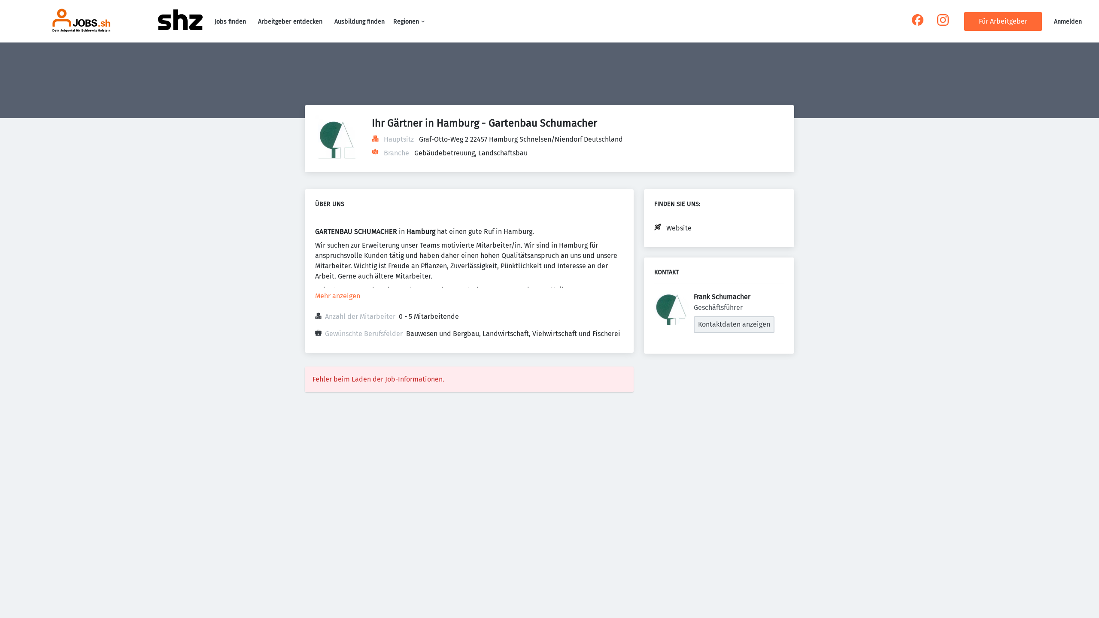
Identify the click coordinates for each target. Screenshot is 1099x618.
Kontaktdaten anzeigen (734, 324)
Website (679, 228)
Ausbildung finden (359, 21)
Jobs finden (230, 21)
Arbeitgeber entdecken (290, 21)
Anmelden (1068, 21)
